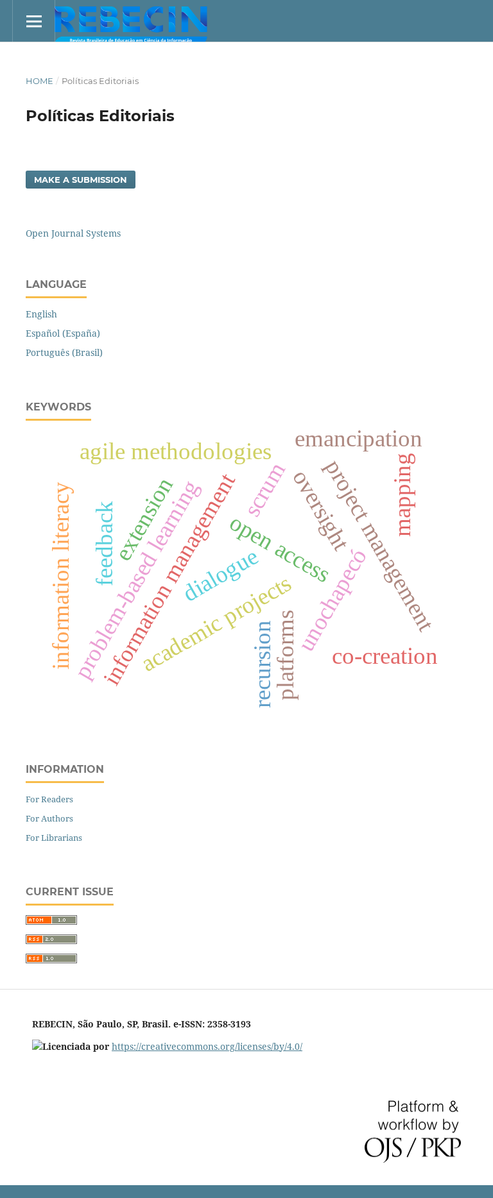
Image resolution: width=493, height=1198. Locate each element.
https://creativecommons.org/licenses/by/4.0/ (207, 1046)
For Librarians (54, 837)
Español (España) (63, 333)
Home (39, 81)
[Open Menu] (34, 21)
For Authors (49, 818)
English (41, 314)
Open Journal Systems (73, 233)
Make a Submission (80, 179)
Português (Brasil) (64, 352)
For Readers (49, 799)
